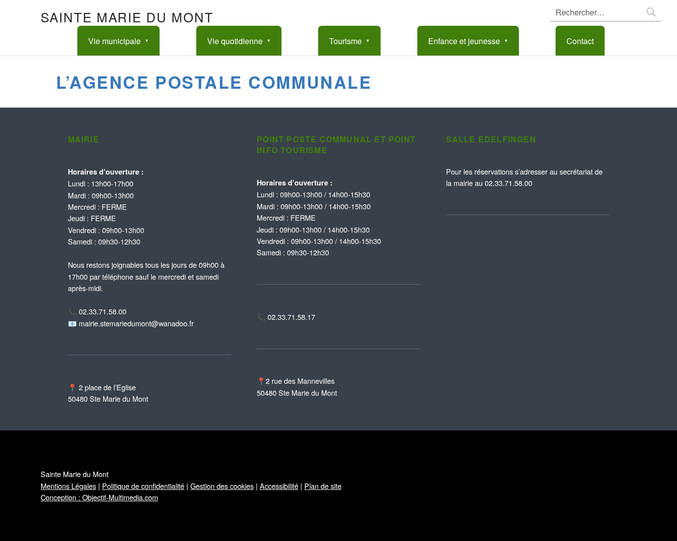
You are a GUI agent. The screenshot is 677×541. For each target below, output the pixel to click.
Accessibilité (279, 486)
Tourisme (345, 41)
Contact (580, 41)
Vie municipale (114, 41)
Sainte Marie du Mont (127, 16)
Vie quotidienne (235, 41)
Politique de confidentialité (143, 486)
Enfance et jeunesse (464, 41)
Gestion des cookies (222, 486)
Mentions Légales (68, 486)
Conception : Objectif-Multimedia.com (99, 497)
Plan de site (322, 486)
